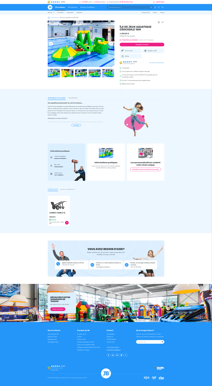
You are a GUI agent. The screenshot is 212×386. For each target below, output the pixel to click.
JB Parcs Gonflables (87, 7)
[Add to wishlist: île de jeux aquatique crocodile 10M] (162, 22)
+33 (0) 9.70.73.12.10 (113, 347)
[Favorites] (159, 7)
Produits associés (53, 189)
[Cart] (162, 7)
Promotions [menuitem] (61, 12)
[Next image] (111, 44)
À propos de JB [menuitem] (146, 12)
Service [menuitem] (155, 12)
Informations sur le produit (56, 98)
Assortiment (55, 17)
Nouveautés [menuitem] (70, 12)
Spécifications (73, 98)
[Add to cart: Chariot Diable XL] (67, 223)
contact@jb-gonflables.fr (114, 350)
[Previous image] (51, 44)
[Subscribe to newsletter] (162, 342)
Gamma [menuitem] (50, 12)
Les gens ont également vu (67, 189)
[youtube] (117, 355)
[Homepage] (50, 7)
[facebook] (108, 355)
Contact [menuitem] (162, 12)
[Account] (155, 7)
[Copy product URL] (159, 22)
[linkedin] (113, 355)
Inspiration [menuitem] (79, 12)
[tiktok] (126, 355)
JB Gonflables (60, 7)
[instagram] (121, 355)
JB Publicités (73, 7)
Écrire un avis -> (55, 370)
